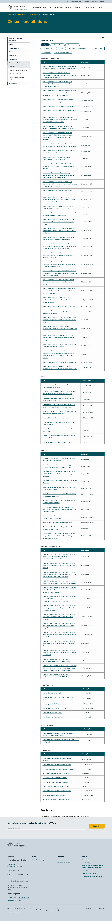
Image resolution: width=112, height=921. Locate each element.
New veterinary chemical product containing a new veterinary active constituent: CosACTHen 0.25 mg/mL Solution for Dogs (59, 509)
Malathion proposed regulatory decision (55, 795)
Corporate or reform (48, 48)
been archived (84, 816)
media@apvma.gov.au (14, 900)
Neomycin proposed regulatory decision (55, 782)
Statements (13, 83)
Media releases (14, 48)
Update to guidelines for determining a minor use (58, 442)
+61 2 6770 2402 (23, 898)
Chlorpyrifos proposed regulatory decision (56, 786)
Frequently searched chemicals (16, 40)
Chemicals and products (62, 7)
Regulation (77, 7)
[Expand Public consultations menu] (29, 62)
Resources (89, 7)
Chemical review (72, 45)
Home (9, 14)
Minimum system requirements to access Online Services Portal (92, 866)
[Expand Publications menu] (29, 58)
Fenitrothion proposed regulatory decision (56, 773)
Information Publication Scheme (92, 876)
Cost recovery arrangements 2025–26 (54, 708)
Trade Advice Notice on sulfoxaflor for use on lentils (59, 306)
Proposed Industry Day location (52, 712)
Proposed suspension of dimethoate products (57, 765)
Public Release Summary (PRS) (77, 48)
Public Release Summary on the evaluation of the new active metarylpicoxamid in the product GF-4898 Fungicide (59, 617)
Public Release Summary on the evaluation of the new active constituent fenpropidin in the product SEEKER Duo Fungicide (59, 652)
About (68, 1)
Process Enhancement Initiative (52, 693)
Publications (13, 59)
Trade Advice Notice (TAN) (63, 52)
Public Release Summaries (18, 70)
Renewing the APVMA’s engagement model (56, 704)
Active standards (57, 45)
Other (61, 48)
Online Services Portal (76, 2)
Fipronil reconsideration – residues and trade (56, 799)
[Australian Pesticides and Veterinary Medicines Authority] (17, 7)
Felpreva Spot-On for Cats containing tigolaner (57, 522)
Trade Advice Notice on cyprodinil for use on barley (59, 106)
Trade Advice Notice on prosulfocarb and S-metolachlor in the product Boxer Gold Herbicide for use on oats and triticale (59, 199)
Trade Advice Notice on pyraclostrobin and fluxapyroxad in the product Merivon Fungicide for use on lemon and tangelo (60, 329)
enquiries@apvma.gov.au (15, 866)
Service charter (87, 860)
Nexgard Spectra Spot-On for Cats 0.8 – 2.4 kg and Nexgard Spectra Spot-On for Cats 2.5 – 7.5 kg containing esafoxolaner (59, 536)
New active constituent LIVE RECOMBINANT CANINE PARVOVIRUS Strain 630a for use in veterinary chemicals (59, 474)
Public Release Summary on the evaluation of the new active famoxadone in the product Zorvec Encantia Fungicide (59, 626)
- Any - (45, 45)
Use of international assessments (53, 717)
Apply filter (99, 48)
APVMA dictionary (38, 860)
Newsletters (13, 55)
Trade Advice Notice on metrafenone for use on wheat (60, 362)
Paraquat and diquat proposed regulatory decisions (58, 769)
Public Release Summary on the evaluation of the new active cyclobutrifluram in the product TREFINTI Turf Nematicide (59, 634)
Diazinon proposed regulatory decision (55, 778)
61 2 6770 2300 (12, 864)
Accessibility (86, 863)
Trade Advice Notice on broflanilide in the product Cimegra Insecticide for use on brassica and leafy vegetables (58, 282)
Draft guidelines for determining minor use (56, 418)
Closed (12, 66)
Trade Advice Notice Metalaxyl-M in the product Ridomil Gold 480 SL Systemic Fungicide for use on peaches (58, 166)
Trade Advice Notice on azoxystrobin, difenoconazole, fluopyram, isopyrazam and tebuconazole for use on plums (60, 320)
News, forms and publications (91, 1)
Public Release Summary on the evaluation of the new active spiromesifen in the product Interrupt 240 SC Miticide (59, 643)
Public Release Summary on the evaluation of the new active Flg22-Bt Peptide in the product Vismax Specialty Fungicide (60, 565)
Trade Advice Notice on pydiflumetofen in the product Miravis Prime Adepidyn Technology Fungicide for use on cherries (59, 231)
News (11, 52)
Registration (46, 52)
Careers (59, 860)
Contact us (102, 1)
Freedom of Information (89, 873)
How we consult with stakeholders (17, 79)
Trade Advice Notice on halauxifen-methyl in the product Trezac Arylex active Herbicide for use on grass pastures (58, 337)
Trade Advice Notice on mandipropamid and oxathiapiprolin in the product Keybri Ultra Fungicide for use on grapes (59, 300)
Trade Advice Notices (17, 74)
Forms (11, 44)
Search (99, 7)
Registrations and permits (41, 7)
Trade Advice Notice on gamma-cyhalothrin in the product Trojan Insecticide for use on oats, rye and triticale (58, 222)
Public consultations (19, 14)
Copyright (85, 870)
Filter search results (47, 40)
